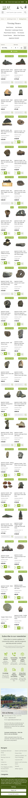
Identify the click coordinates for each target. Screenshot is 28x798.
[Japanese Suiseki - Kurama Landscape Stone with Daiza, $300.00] (20, 424)
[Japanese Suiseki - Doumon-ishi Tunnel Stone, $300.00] (20, 273)
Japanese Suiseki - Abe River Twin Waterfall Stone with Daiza (19, 222)
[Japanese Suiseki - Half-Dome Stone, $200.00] (7, 333)
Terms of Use (4, 771)
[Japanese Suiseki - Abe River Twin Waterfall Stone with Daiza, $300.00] (20, 212)
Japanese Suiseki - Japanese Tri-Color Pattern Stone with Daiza (20, 373)
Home (2, 19)
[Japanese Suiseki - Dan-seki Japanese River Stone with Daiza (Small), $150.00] (7, 273)
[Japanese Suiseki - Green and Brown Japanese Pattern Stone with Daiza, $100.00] (20, 303)
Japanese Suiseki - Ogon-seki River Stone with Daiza (7, 101)
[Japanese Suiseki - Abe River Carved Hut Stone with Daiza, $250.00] (7, 122)
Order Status (4, 764)
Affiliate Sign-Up (19, 768)
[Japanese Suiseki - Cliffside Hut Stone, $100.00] (7, 243)
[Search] (25, 12)
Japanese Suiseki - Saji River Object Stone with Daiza (20, 494)
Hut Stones (18, 27)
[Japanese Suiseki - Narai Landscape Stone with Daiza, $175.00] (20, 61)
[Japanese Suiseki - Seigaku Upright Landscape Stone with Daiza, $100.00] (20, 515)
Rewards (17, 766)
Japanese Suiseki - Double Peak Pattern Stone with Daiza (20, 617)
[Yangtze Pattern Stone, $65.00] (7, 607)
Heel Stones (9, 27)
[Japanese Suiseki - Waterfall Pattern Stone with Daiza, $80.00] (20, 577)
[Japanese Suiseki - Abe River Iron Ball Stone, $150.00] (20, 122)
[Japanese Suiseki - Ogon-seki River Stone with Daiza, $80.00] (7, 91)
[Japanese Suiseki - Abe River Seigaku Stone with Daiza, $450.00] (7, 182)
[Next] (5, 1)
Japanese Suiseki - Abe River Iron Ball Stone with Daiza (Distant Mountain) (20, 162)
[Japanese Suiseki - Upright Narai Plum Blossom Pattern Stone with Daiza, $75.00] (20, 91)
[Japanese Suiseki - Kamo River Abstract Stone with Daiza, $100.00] (7, 424)
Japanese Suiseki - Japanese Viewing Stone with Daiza (6, 403)
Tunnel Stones (7, 35)
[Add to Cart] (18, 141)
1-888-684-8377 (12, 717)
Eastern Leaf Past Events (21, 750)
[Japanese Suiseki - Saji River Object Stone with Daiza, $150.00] (20, 484)
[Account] (17, 7)
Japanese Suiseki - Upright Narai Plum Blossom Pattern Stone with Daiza (20, 101)
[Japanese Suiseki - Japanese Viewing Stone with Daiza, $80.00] (7, 394)
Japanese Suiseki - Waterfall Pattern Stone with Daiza (20, 586)
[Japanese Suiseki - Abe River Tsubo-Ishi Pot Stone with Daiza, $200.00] (7, 212)
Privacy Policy (8, 647)
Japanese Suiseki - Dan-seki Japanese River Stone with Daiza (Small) (7, 283)
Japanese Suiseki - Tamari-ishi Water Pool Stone (20, 556)
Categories (4, 774)
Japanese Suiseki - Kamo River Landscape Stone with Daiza (7, 71)
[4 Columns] (25, 47)
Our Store (3, 755)
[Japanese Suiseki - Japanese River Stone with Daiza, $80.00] (7, 363)
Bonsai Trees (4, 777)
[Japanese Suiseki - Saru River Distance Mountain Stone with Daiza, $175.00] (7, 515)
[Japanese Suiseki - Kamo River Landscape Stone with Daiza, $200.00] (7, 61)
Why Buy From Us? (5, 757)
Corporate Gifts (18, 759)
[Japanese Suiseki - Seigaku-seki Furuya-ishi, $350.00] (7, 546)
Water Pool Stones (19, 35)
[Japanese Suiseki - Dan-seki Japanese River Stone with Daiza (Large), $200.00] (20, 243)
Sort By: (3, 44)
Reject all (13, 790)
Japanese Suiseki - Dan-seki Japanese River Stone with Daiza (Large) (20, 252)
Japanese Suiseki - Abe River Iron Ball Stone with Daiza (7, 162)
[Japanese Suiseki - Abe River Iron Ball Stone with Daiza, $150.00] (7, 152)
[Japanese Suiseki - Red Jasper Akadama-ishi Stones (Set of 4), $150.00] (7, 484)
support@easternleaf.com (14, 719)
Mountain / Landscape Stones (14, 30)
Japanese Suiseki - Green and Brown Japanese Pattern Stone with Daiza (20, 313)
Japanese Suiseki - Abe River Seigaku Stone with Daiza (7, 192)
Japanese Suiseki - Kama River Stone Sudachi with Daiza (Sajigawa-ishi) (20, 403)
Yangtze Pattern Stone (6, 617)
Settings (13, 787)
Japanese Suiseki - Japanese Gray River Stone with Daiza (19, 343)
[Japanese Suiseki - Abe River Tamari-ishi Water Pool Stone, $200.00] (20, 182)
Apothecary (17, 777)
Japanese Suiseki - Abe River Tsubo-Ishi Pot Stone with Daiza (6, 222)
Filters (15, 51)
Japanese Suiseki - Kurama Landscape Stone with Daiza (20, 434)
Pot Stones (21, 33)
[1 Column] (21, 47)
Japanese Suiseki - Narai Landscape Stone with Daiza (20, 71)
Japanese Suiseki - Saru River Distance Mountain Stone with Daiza (7, 525)
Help (2, 759)
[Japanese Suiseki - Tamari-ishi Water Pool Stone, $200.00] (20, 546)
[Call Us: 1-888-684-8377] (21, 7)
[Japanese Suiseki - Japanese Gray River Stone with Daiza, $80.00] (20, 333)
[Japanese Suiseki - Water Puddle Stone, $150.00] (7, 577)
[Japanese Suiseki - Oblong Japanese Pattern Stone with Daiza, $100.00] (7, 454)
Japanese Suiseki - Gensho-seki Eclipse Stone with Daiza (6, 313)
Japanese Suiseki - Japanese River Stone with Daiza (7, 373)
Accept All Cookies (13, 794)
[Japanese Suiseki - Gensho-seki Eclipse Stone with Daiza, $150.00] (7, 303)
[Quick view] (12, 82)
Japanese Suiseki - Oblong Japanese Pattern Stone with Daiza (7, 464)
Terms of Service (16, 647)
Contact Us (3, 762)
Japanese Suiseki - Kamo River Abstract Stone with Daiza (7, 434)
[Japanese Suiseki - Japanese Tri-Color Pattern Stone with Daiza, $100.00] (20, 363)
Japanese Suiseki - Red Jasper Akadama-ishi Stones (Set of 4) (6, 494)
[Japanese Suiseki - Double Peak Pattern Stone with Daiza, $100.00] (20, 607)
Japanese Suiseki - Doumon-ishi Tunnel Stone (19, 283)
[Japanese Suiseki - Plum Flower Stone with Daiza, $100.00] (20, 454)
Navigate (4, 748)
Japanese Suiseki (14, 38)
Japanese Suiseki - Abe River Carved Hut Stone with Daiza (6, 131)
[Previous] (2, 1)
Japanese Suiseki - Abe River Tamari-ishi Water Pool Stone (20, 192)
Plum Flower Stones (10, 33)
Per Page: (16, 44)
